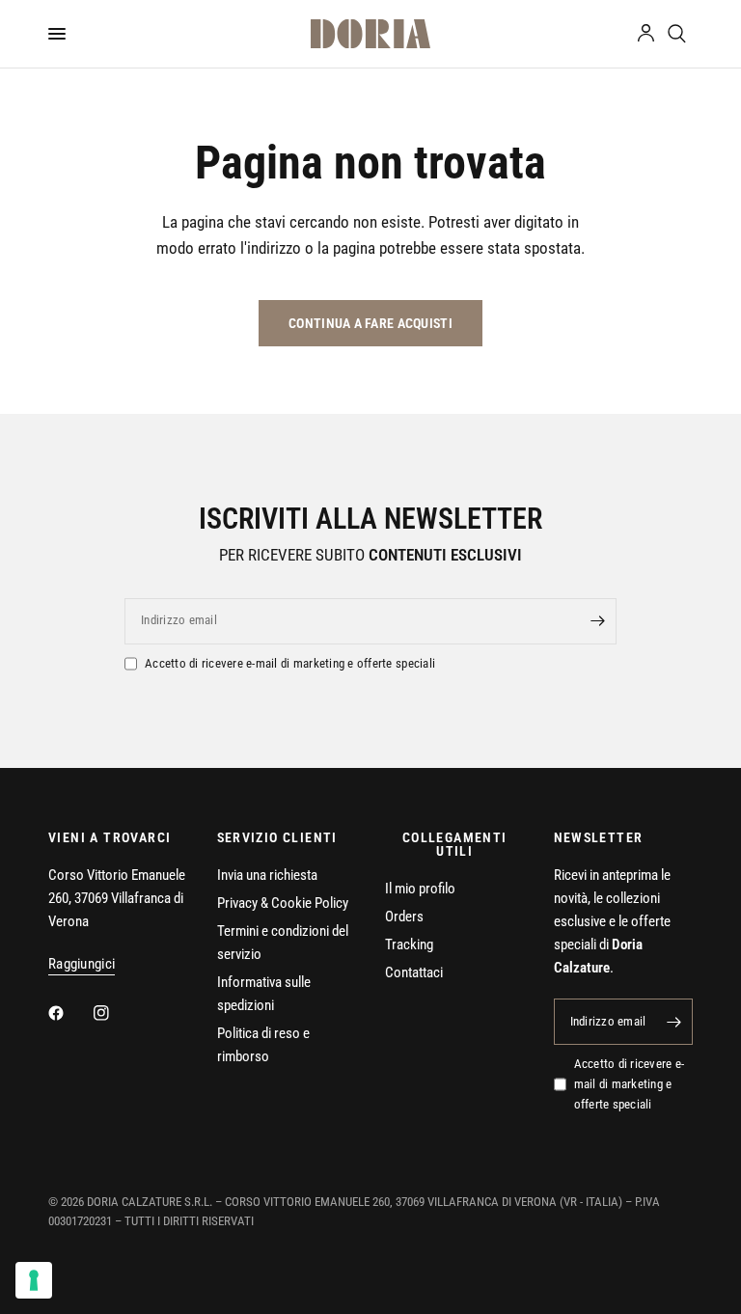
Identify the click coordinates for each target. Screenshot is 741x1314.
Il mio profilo (420, 888)
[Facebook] (69, 1013)
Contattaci (414, 972)
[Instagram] (115, 1013)
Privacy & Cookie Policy (282, 903)
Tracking (409, 944)
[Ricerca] (677, 34)
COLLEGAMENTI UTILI (455, 844)
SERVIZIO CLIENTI (277, 837)
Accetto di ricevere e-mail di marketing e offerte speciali (290, 663)
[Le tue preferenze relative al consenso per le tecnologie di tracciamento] (33, 1280)
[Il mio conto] (646, 34)
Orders (404, 916)
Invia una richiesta (267, 875)
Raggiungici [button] (81, 964)
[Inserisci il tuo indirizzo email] (597, 621)
